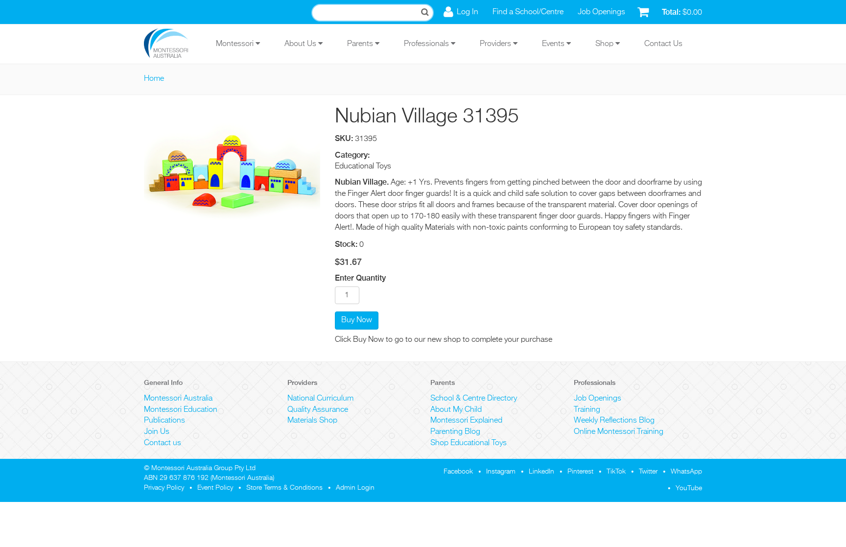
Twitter (648, 471)
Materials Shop (312, 421)
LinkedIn (541, 471)
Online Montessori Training (618, 432)
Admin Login (355, 487)
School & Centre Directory (473, 399)
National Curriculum (320, 399)
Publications (164, 421)
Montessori (236, 44)
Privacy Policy (164, 487)
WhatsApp (686, 471)
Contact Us (663, 44)
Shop (605, 44)
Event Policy (215, 487)
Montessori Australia (178, 399)
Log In (467, 12)
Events (554, 44)
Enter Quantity (360, 278)
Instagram (501, 471)
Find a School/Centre (528, 12)
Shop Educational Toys (468, 443)
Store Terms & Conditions (284, 487)
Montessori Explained (466, 421)
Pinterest (580, 471)
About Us (301, 44)
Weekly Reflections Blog (614, 421)
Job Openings (601, 12)
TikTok (616, 471)
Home (154, 79)
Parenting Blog (455, 432)
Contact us (162, 443)
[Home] (173, 44)
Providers (496, 44)
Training (587, 410)
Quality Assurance (317, 410)
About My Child (456, 410)
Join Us (156, 432)
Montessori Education (180, 410)
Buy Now (356, 320)
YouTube (689, 488)
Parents (361, 44)
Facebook (458, 471)
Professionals (427, 44)
